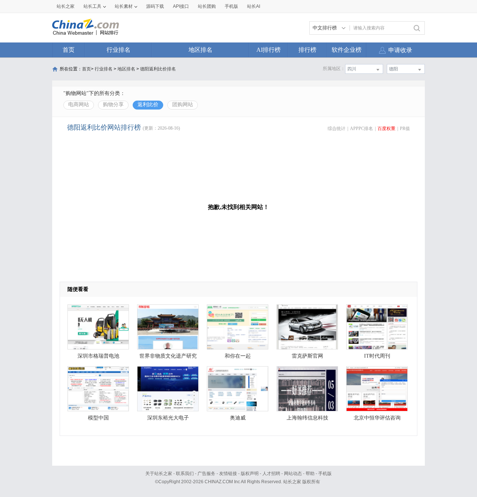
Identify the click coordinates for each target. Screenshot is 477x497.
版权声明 (250, 473)
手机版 (325, 473)
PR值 (405, 128)
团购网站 (182, 104)
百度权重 (386, 128)
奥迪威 (238, 418)
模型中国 (98, 418)
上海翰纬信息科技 (307, 418)
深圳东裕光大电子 (168, 418)
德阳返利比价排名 (158, 69)
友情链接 (228, 473)
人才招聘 (271, 473)
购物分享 (113, 104)
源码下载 (155, 6)
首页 (69, 50)
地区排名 (200, 50)
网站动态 (293, 473)
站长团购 (207, 6)
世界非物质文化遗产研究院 (168, 358)
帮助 (310, 473)
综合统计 (336, 128)
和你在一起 (238, 356)
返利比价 (148, 104)
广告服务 (206, 473)
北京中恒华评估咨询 (377, 418)
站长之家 (66, 6)
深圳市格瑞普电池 (98, 356)
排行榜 (307, 50)
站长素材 (124, 6)
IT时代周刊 (377, 356)
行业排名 (118, 50)
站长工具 (92, 6)
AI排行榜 (268, 50)
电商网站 (78, 104)
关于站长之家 (158, 473)
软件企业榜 (346, 50)
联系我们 (185, 473)
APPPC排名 (361, 128)
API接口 (181, 6)
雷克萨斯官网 (307, 356)
